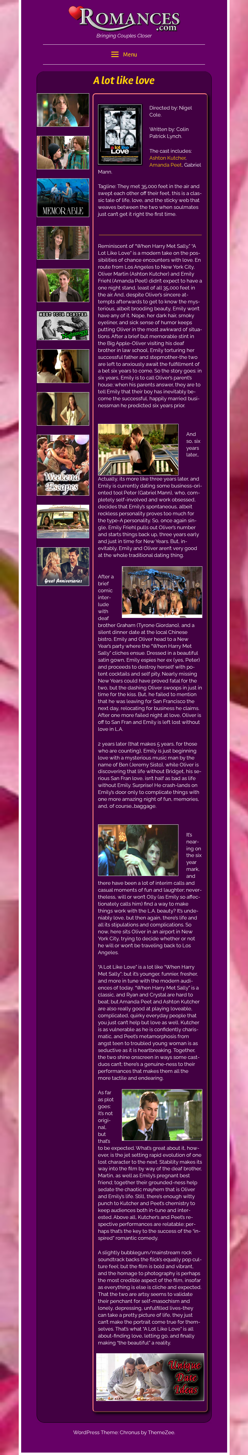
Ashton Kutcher (167, 158)
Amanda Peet (165, 165)
